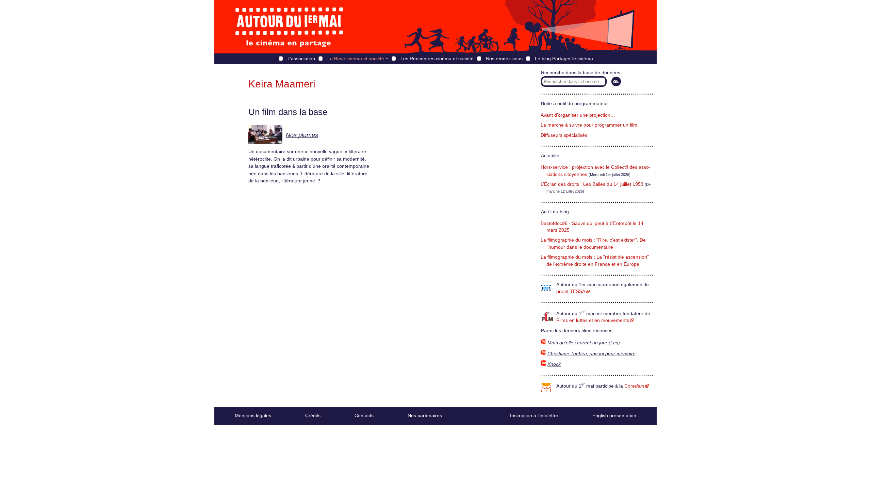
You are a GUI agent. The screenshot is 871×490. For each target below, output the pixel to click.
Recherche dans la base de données (580, 72)
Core (634, 386)
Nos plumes (302, 135)
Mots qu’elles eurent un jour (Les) (583, 342)
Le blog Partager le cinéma (564, 58)
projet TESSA (570, 291)
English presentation (614, 415)
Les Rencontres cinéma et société (437, 58)
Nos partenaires (425, 415)
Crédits (313, 415)
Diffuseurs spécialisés (564, 135)
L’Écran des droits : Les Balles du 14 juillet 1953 (592, 184)
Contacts (364, 415)
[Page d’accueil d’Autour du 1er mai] (289, 26)
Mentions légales (253, 415)
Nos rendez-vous (504, 58)
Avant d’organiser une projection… (578, 115)
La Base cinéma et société (355, 58)
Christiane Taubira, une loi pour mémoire (591, 353)
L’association (301, 58)
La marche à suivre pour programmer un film (589, 125)
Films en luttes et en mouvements (592, 320)
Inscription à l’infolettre (534, 415)
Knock (554, 364)
